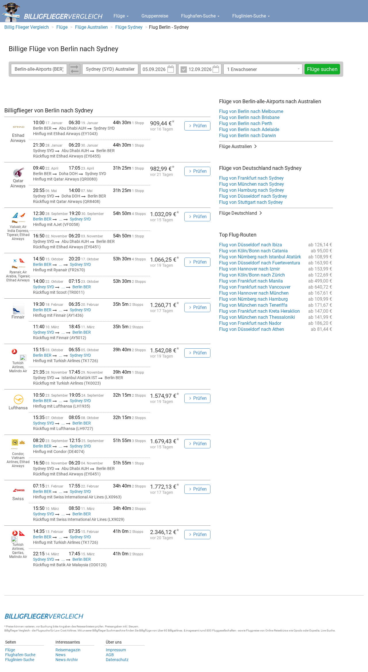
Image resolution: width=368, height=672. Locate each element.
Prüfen (200, 125)
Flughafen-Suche (199, 16)
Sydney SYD (80, 219)
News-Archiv (66, 659)
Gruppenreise (154, 16)
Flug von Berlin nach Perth (245, 123)
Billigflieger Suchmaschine (108, 630)
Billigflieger (11, 630)
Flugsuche (43, 630)
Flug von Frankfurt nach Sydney (251, 178)
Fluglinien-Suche (249, 16)
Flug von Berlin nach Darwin (247, 135)
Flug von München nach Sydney (251, 184)
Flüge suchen (322, 69)
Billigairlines (175, 630)
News (60, 654)
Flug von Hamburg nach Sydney (251, 190)
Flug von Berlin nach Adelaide (249, 129)
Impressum (116, 650)
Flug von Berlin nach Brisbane (249, 117)
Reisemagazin (67, 650)
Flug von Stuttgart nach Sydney (251, 202)
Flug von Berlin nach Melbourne (251, 111)
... (60, 219)
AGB (110, 654)
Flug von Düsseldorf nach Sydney (253, 196)
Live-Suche (328, 630)
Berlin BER (42, 219)
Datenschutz (117, 659)
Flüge (120, 16)
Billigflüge (145, 630)
